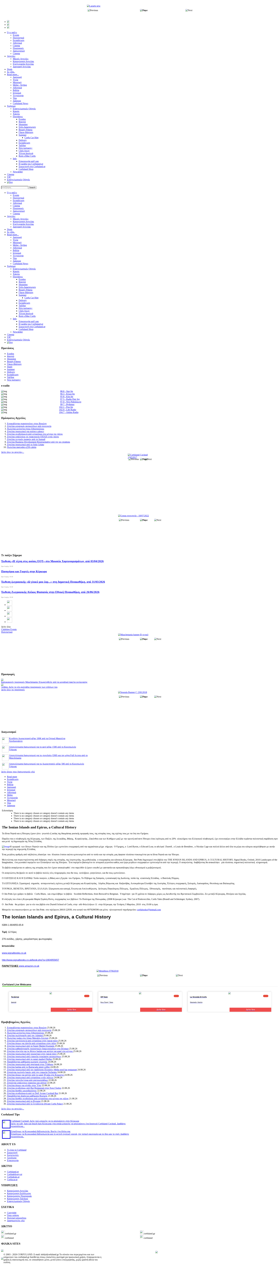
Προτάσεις (18, 276)
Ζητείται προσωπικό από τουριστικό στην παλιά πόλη (32, 1054)
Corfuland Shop (26, 329)
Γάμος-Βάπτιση (26, 292)
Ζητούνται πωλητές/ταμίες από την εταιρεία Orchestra (32, 1072)
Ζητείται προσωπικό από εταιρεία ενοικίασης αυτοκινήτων (34, 1056)
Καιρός (16, 271)
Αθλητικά (17, 203)
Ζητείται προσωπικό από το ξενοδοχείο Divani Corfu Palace (35, 1104)
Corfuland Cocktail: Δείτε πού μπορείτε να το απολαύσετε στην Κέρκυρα (45, 1121)
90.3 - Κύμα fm (67, 394)
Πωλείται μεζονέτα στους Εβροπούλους (25, 429)
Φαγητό (22, 282)
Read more (12, 776)
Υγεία (15, 240)
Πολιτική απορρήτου (16, 1218)
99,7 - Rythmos (67, 404)
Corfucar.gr (12, 1179)
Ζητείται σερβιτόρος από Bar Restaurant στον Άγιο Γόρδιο (34, 1088)
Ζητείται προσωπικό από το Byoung (24, 1101)
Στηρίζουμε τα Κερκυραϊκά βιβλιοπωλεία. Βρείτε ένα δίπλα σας (40, 1131)
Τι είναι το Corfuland (16, 1150)
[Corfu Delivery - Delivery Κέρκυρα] (2, 1251)
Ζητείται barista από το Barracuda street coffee (28, 1067)
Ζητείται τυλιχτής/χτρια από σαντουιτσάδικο (27, 1080)
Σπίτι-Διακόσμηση (27, 287)
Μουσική (17, 242)
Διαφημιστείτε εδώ (16, 1220)
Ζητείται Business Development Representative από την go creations (38, 442)
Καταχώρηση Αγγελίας (23, 221)
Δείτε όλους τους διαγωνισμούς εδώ (18, 771)
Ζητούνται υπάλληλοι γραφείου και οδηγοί (27, 1083)
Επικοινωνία (13, 1160)
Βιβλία (16, 250)
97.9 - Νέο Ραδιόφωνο (70, 402)
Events (16, 195)
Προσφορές (18, 208)
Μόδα (10, 795)
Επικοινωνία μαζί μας (29, 321)
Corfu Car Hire (31, 297)
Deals (9, 229)
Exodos (22, 279)
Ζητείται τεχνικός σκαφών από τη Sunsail (26, 439)
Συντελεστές (13, 1155)
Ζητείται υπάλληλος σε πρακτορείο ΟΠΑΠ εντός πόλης (33, 436)
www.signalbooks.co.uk (14, 953)
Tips (15, 258)
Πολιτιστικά (18, 198)
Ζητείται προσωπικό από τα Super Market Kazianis (31, 1046)
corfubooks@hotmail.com (149, 909)
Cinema (16, 206)
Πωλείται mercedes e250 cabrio (21, 447)
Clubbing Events (9, 629)
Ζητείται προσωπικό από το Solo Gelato (25, 444)
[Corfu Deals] (156, 1252)
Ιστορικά (17, 253)
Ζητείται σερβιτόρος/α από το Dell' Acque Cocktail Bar (32, 1093)
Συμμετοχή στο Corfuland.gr (32, 326)
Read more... (13, 234)
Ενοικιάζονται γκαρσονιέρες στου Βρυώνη (27, 423)
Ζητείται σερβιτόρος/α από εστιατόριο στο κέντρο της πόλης (35, 434)
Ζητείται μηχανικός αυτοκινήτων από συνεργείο (29, 426)
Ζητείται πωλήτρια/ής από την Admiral (25, 1035)
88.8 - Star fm (66, 391)
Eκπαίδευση (24, 303)
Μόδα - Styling (20, 245)
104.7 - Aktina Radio (68, 412)
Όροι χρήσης (13, 1215)
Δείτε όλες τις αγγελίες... (12, 452)
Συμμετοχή (12, 1152)
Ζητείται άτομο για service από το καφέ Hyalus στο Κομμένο (35, 1075)
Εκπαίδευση (18, 200)
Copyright (11, 1212)
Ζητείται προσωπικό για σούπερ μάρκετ (25, 431)
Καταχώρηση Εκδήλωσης (19, 1193)
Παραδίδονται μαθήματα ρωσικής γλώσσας (27, 1062)
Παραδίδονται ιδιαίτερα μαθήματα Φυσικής (27, 1096)
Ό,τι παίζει (12, 192)
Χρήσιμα (11, 266)
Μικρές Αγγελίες (20, 219)
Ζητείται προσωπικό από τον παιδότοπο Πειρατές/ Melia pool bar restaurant (42, 1069)
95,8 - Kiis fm (66, 396)
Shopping (23, 284)
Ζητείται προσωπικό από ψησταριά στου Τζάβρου (30, 1064)
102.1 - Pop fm (66, 407)
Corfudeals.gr (13, 1177)
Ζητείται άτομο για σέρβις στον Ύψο (24, 1085)
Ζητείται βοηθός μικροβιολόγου (22, 1090)
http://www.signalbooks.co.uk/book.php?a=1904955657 (30, 960)
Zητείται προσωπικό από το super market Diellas (29, 1059)
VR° (9, 337)
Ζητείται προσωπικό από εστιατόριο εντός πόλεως (30, 1077)
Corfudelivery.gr (14, 1174)
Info (15, 318)
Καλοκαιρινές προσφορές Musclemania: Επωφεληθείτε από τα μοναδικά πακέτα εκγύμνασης (44, 682)
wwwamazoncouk (29, 966)
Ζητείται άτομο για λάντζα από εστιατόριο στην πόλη (31, 1043)
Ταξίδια (22, 305)
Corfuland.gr (13, 1171)
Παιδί (9, 367)
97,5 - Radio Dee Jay (70, 399)
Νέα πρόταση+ (26, 308)
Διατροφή (17, 237)
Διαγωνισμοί (19, 211)
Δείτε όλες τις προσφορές (13, 689)
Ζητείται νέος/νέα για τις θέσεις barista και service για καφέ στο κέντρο (40, 1051)
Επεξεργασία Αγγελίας (23, 224)
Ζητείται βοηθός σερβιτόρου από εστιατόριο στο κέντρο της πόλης (38, 1098)
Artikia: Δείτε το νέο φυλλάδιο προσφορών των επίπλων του (29, 687)
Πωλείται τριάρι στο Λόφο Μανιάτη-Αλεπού (27, 1038)
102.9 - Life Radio (67, 409)
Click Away (24, 311)
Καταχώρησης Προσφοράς (19, 1196)
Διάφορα (17, 261)
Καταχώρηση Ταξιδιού (17, 1198)
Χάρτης (16, 274)
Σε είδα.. (11, 232)
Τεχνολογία (18, 255)
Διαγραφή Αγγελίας (22, 227)
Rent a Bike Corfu (27, 316)
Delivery (23, 300)
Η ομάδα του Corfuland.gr (31, 324)
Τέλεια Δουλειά (26, 313)
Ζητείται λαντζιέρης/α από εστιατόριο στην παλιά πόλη (32, 1040)
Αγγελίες (11, 216)
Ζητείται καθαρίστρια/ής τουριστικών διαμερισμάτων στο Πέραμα (38, 1048)
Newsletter (18, 332)
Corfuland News (20, 263)
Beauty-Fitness (25, 290)
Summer (22, 295)
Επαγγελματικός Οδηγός (24, 269)
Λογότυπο (11, 1158)
